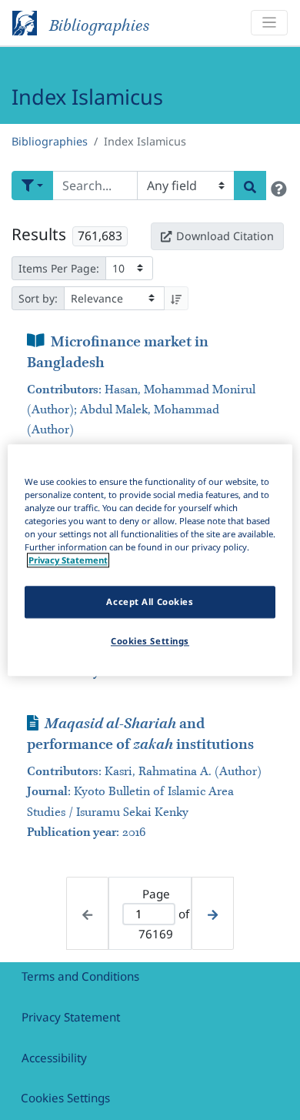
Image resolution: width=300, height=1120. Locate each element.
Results (39, 234)
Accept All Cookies (149, 601)
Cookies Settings (65, 1097)
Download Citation (225, 236)
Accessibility (54, 1057)
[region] (150, 560)
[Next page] (213, 913)
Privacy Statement (71, 1017)
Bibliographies (50, 141)
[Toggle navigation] (269, 22)
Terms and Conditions (80, 976)
